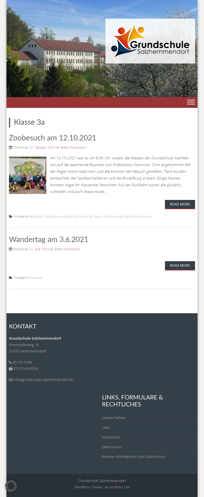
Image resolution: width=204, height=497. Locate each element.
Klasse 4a (115, 216)
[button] (11, 486)
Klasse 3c (100, 216)
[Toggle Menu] (191, 102)
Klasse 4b (130, 216)
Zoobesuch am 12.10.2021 (52, 138)
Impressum (111, 437)
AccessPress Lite (117, 487)
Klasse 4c (145, 216)
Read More (180, 204)
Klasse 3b (85, 216)
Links (106, 427)
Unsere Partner (114, 417)
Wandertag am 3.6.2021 (48, 240)
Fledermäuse (52, 216)
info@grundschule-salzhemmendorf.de (43, 379)
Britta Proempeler (73, 147)
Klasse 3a (70, 216)
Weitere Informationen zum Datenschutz (133, 456)
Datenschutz (112, 446)
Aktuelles (35, 216)
